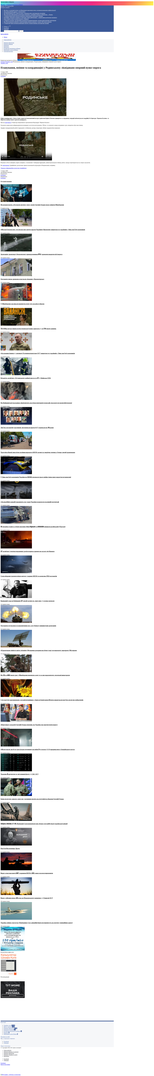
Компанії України (8, 1029)
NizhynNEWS (7, 40)
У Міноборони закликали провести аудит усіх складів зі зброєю (22, 304)
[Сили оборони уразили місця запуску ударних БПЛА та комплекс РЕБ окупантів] (16, 572)
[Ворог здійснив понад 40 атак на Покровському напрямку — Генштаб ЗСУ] (16, 894)
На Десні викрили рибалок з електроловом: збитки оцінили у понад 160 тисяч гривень (27, 22)
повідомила (8, 122)
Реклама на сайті (5, 1036)
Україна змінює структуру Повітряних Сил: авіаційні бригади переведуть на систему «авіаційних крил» (37, 923)
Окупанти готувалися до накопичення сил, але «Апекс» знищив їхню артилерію (28, 626)
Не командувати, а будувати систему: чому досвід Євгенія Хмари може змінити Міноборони (32, 205)
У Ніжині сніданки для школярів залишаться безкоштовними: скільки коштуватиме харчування (30, 20)
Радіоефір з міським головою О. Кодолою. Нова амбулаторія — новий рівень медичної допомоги (30, 17)
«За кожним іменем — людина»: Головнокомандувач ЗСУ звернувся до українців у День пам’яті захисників (38, 353)
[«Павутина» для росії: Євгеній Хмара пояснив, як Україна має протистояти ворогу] (16, 721)
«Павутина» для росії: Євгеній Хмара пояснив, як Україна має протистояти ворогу (29, 725)
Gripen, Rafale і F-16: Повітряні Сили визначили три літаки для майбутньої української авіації (34, 824)
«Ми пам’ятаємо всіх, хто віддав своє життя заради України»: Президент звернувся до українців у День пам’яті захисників (43, 230)
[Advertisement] (49, 1009)
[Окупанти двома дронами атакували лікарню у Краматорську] (16, 275)
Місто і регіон (7, 1027)
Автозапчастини (8, 51)
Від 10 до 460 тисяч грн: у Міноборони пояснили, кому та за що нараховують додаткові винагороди (35, 675)
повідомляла (5, 165)
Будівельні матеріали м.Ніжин (12, 48)
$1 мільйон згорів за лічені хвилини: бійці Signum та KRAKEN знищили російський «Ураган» (33, 527)
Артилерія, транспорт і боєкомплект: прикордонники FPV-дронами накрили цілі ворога (31, 254)
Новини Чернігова (9, 42)
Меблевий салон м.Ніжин (11, 50)
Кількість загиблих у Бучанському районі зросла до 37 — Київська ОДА (26, 378)
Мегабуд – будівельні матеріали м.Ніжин (12, 4)
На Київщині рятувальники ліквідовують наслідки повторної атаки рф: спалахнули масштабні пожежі (36, 403)
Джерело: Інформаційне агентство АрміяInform (13, 168)
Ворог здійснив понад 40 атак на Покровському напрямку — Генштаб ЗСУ (27, 898)
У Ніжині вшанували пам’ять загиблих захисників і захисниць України (23, 16)
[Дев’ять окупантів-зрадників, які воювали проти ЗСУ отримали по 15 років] (16, 424)
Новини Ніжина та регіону (11, 1052)
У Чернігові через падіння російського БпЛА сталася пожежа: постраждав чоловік (26, 23)
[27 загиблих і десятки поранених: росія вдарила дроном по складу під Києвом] (16, 548)
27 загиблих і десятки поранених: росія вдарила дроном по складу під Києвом (27, 551)
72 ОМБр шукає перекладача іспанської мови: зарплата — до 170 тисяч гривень (28, 329)
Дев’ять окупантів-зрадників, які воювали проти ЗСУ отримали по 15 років (27, 428)
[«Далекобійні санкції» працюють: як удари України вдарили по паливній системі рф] (16, 498)
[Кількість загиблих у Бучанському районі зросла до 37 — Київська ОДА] (16, 374)
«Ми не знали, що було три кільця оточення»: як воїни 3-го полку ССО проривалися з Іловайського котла (38, 749)
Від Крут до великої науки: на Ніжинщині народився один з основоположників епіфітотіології (30, 10)
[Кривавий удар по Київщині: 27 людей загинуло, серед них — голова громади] (16, 597)
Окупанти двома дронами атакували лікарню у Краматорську (22, 279)
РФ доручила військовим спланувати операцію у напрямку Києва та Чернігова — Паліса (28, 14)
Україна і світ (7, 41)
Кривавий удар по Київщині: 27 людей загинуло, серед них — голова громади (27, 601)
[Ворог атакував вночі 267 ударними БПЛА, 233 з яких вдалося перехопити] (16, 869)
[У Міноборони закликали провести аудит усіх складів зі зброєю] (16, 300)
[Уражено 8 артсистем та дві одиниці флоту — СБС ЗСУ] (16, 770)
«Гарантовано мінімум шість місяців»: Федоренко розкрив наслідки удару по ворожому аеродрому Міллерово (39, 650)
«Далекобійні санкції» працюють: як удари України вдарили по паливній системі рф (30, 502)
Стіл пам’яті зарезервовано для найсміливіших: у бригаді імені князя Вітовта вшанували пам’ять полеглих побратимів (42, 700)
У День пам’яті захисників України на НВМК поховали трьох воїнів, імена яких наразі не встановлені (36, 477)
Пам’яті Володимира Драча (10, 848)
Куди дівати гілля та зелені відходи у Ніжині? (16, 19)
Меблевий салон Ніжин (10, 1034)
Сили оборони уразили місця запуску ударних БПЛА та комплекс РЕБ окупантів (29, 576)
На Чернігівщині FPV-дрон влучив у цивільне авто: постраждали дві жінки (24, 13)
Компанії (6, 45)
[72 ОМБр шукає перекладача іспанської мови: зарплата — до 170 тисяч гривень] (16, 325)
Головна (3, 61)
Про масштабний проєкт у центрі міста (14, 11)
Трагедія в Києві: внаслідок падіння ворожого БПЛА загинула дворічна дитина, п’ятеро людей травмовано (38, 452)
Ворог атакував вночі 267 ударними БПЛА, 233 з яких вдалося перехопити (27, 873)
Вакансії (6, 1032)
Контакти (6, 47)
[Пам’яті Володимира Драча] (16, 845)
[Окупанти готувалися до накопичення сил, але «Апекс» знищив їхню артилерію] (16, 622)
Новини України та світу (10, 1054)
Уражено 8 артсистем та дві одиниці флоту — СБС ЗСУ (19, 774)
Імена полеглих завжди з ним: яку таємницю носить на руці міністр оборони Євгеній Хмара (32, 799)
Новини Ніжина (8, 44)
